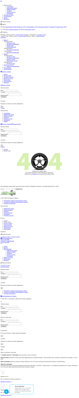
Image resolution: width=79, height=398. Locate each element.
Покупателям (7, 75)
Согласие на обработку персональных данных (16, 202)
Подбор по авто (11, 42)
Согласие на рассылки (9, 203)
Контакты (6, 19)
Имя (2, 90)
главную (34, 174)
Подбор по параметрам (13, 44)
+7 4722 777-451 (19, 34)
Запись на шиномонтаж (13, 66)
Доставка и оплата (8, 15)
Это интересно (7, 16)
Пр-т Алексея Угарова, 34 (13, 29)
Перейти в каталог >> (6, 381)
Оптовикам (10, 13)
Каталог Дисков (8, 223)
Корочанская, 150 (61, 27)
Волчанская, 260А (43, 27)
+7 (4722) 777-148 (14, 237)
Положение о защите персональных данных (15, 200)
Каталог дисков (11, 59)
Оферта (6, 121)
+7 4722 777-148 (41, 34)
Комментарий (4, 95)
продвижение (10, 241)
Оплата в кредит (11, 12)
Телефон (3, 92)
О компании (10, 6)
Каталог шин (10, 45)
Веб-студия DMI (5, 239)
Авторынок (52, 27)
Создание (3, 241)
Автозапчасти (7, 227)
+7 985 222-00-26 (39, 36)
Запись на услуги (8, 78)
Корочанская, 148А (11, 27)
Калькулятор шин (11, 47)
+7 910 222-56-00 (22, 36)
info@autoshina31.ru (7, 238)
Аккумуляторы (8, 225)
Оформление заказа (12, 8)
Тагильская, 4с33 (29, 29)
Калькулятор (7, 79)
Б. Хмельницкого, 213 (31, 27)
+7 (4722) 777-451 (5, 237)
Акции (5, 17)
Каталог (6, 149)
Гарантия (9, 10)
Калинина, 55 (21, 27)
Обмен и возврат (11, 9)
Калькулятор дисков (12, 60)
